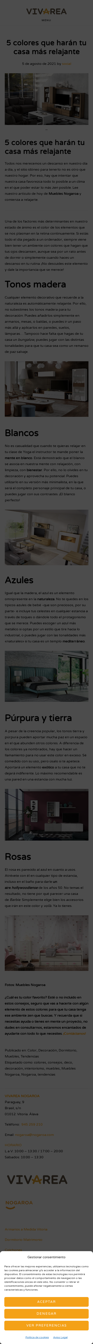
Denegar (46, 1314)
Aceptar (46, 1302)
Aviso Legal (60, 1337)
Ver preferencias (46, 1325)
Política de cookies (37, 1337)
